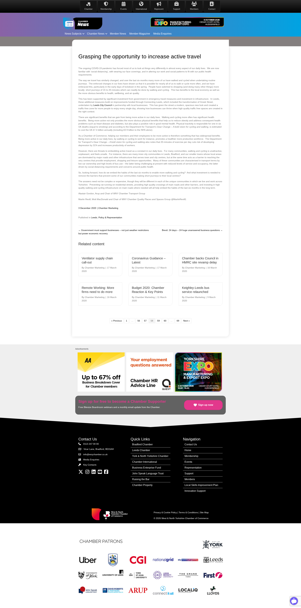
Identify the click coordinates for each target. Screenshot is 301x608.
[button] (83, 34)
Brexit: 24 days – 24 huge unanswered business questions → (192, 230)
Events (188, 462)
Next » (186, 320)
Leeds (94, 217)
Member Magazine (139, 33)
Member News (118, 33)
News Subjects (73, 33)
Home (188, 450)
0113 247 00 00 (91, 444)
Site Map (204, 512)
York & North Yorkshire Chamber (150, 456)
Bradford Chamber (142, 444)
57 (145, 320)
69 (178, 320)
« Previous (116, 320)
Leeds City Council (102, 105)
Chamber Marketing (108, 208)
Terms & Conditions (188, 512)
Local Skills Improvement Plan (201, 485)
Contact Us (191, 444)
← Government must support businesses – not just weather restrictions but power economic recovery (113, 232)
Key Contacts (89, 464)
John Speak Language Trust (148, 473)
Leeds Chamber (141, 450)
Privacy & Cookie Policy (165, 512)
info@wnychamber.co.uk (95, 454)
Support (189, 473)
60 (165, 320)
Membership (191, 456)
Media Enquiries (162, 33)
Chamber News (95, 33)
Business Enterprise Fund (146, 467)
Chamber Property (142, 485)
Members (190, 479)
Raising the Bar (140, 479)
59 (158, 320)
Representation (193, 467)
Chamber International (144, 462)
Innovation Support (195, 491)
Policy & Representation (110, 217)
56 (138, 320)
